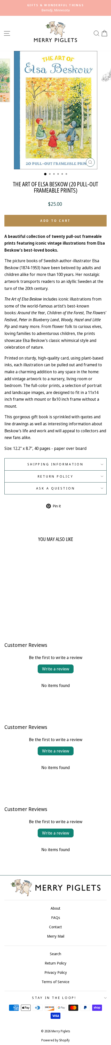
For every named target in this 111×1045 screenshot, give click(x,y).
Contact (55, 926)
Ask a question (55, 488)
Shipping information (55, 464)
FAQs (55, 917)
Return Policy (56, 476)
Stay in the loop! (54, 998)
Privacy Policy (55, 972)
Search (55, 953)
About (55, 908)
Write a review (55, 669)
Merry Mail (55, 936)
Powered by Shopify (55, 1040)
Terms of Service (55, 981)
